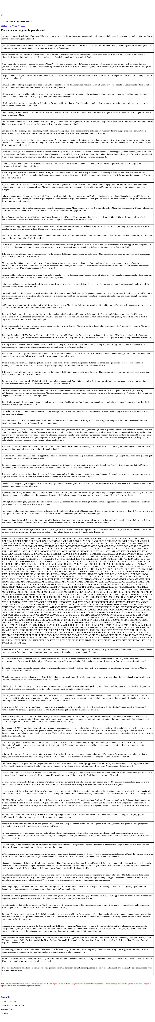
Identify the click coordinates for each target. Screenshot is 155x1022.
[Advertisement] (45, 6)
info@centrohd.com (8, 1001)
